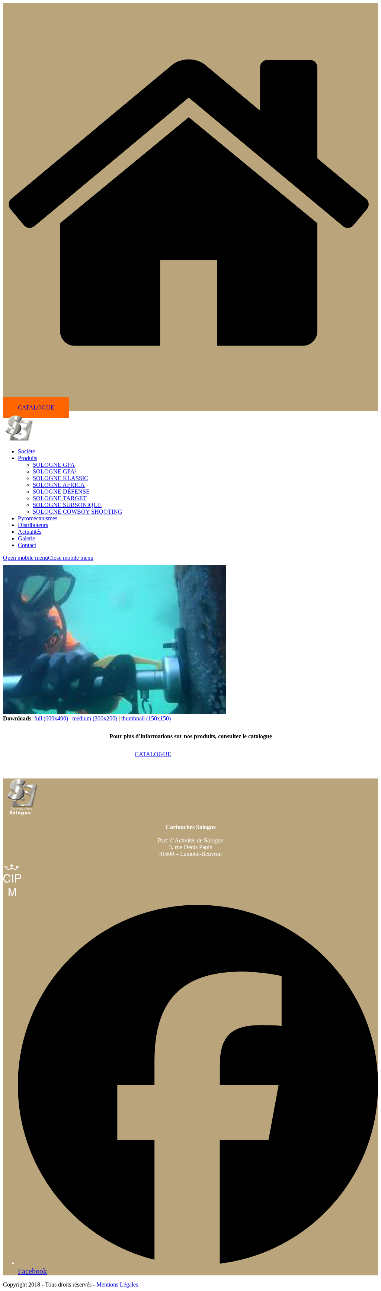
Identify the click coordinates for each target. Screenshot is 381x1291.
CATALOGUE (36, 407)
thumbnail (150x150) (146, 718)
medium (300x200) (94, 718)
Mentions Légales (117, 1284)
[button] (48, 558)
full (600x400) (51, 718)
